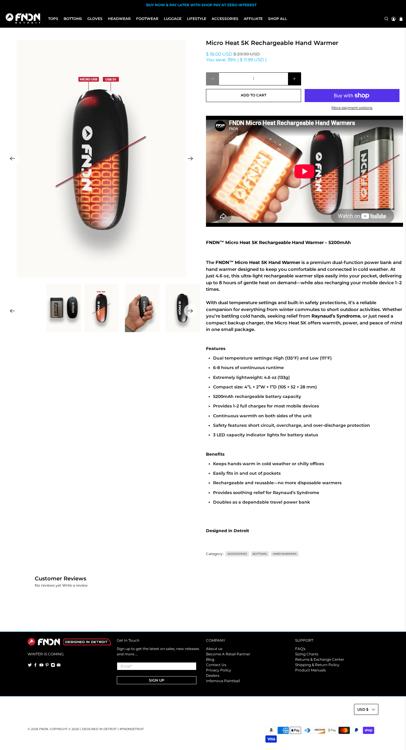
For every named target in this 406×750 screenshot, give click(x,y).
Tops (53, 18)
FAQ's (300, 648)
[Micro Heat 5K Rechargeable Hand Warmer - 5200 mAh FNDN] (101, 159)
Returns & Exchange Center (319, 659)
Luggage (173, 18)
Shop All (277, 18)
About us (214, 648)
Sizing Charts (306, 654)
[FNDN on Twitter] (30, 666)
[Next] (190, 158)
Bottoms (73, 18)
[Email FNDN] (58, 666)
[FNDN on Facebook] (35, 666)
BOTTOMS (260, 553)
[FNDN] (24, 18)
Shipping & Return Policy (317, 664)
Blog (210, 659)
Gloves (95, 18)
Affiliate (253, 18)
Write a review (75, 585)
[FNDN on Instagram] (53, 666)
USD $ (363, 709)
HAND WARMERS (285, 553)
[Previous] (12, 158)
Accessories (225, 18)
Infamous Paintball (223, 681)
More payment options (351, 108)
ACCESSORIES (237, 553)
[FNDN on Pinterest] (47, 666)
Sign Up (156, 680)
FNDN (43, 729)
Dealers (212, 675)
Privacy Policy (218, 670)
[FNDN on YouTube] (41, 666)
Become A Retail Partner (228, 654)
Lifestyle (196, 18)
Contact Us (216, 664)
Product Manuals (310, 670)
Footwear (147, 18)
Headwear (119, 18)
